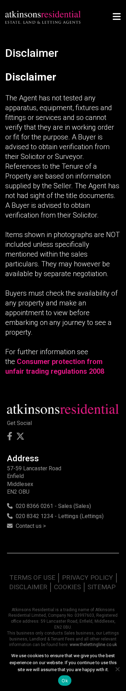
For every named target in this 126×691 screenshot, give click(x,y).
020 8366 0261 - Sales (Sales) (53, 506)
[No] (117, 669)
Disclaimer (28, 587)
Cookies (67, 587)
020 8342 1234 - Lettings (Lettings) (60, 516)
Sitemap (101, 587)
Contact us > (31, 526)
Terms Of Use (32, 578)
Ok (65, 680)
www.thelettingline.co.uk (93, 644)
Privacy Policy (87, 578)
